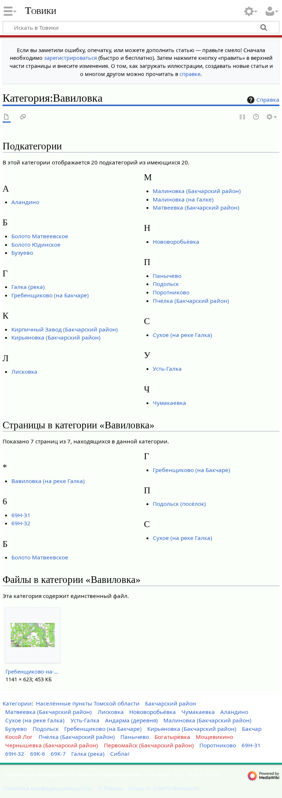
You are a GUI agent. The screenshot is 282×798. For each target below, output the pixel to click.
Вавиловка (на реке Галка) (48, 481)
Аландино (25, 202)
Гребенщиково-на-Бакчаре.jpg (32, 671)
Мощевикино (214, 736)
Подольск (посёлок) (179, 503)
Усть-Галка (167, 368)
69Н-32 (20, 523)
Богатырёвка (172, 736)
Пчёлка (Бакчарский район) (191, 300)
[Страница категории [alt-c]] (7, 117)
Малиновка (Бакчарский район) (197, 191)
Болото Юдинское (36, 244)
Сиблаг (120, 753)
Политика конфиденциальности (47, 788)
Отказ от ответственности (163, 788)
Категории (17, 703)
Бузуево (22, 252)
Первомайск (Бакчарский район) (149, 745)
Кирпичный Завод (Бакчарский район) (64, 329)
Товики (40, 11)
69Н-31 (20, 515)
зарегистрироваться (70, 57)
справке (190, 73)
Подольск (166, 283)
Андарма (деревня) (131, 720)
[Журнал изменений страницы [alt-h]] (256, 117)
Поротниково (171, 292)
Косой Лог (19, 736)
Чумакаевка (169, 402)
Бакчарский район (170, 703)
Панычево (167, 275)
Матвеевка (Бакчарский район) (196, 207)
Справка (267, 99)
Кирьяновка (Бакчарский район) (56, 337)
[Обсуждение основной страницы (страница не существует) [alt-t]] (23, 117)
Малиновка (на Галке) (183, 199)
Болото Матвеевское (39, 236)
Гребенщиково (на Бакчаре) (50, 295)
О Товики (110, 788)
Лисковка (24, 371)
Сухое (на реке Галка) (182, 334)
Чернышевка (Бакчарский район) (51, 745)
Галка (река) (28, 286)
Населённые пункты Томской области (88, 703)
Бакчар (251, 728)
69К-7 (58, 753)
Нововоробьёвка (176, 241)
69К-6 (37, 753)
